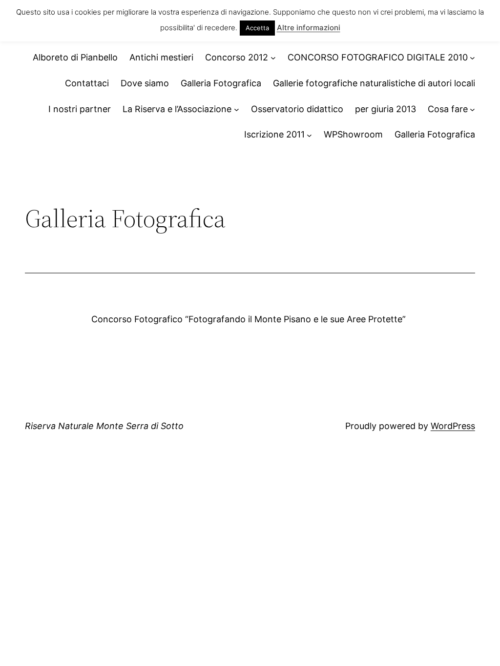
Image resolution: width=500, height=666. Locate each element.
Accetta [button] (257, 28)
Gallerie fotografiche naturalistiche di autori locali (374, 83)
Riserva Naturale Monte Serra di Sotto (104, 426)
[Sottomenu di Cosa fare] (472, 109)
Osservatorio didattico (297, 109)
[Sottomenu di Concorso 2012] (273, 57)
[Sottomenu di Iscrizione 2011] (309, 134)
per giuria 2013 (385, 109)
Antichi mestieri (161, 57)
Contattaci (87, 83)
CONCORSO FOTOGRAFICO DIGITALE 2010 (378, 57)
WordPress (453, 426)
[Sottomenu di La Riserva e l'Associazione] (236, 109)
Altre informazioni (308, 27)
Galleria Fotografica (221, 83)
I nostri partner (79, 109)
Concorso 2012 (236, 57)
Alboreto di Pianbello (75, 57)
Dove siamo (145, 83)
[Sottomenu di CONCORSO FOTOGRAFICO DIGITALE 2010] (472, 57)
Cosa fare (448, 109)
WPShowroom (353, 134)
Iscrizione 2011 (274, 134)
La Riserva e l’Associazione (177, 109)
